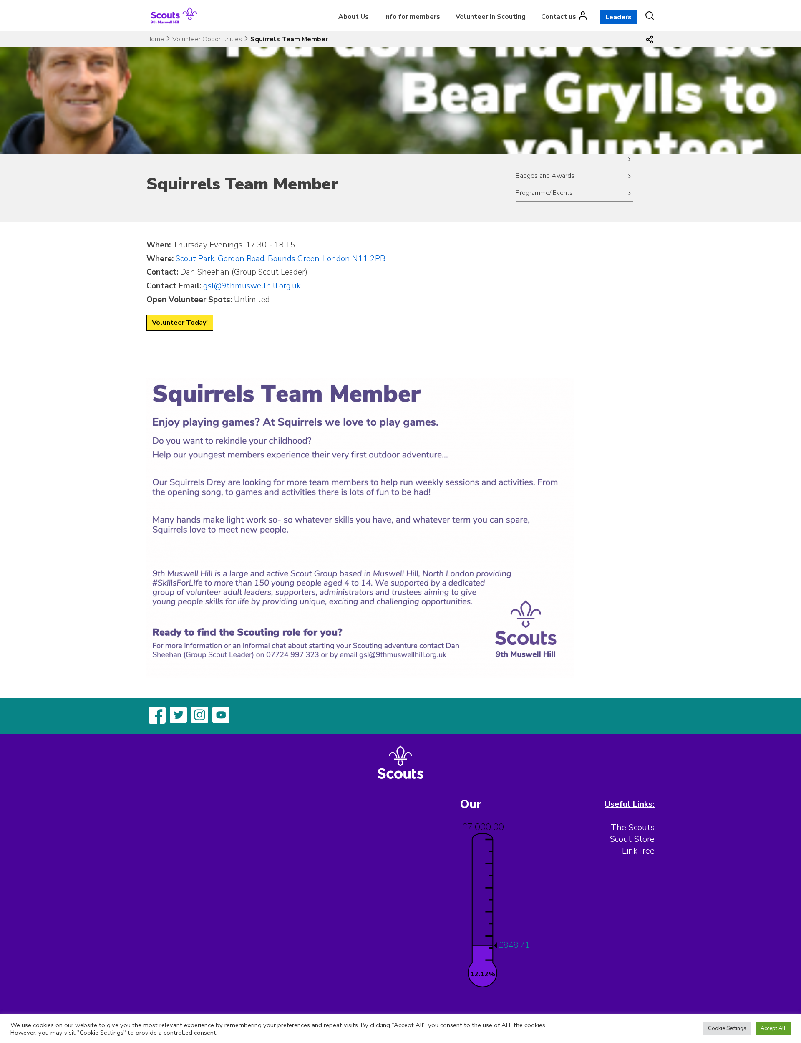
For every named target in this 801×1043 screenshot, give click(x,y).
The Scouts (633, 827)
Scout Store (632, 839)
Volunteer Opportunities (207, 39)
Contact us (558, 16)
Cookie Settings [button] (727, 1028)
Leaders (618, 17)
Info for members (412, 16)
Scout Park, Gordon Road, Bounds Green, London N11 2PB (280, 258)
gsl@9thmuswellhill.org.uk (252, 285)
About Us (353, 16)
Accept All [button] (773, 1028)
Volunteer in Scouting (491, 16)
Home (155, 39)
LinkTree (638, 850)
